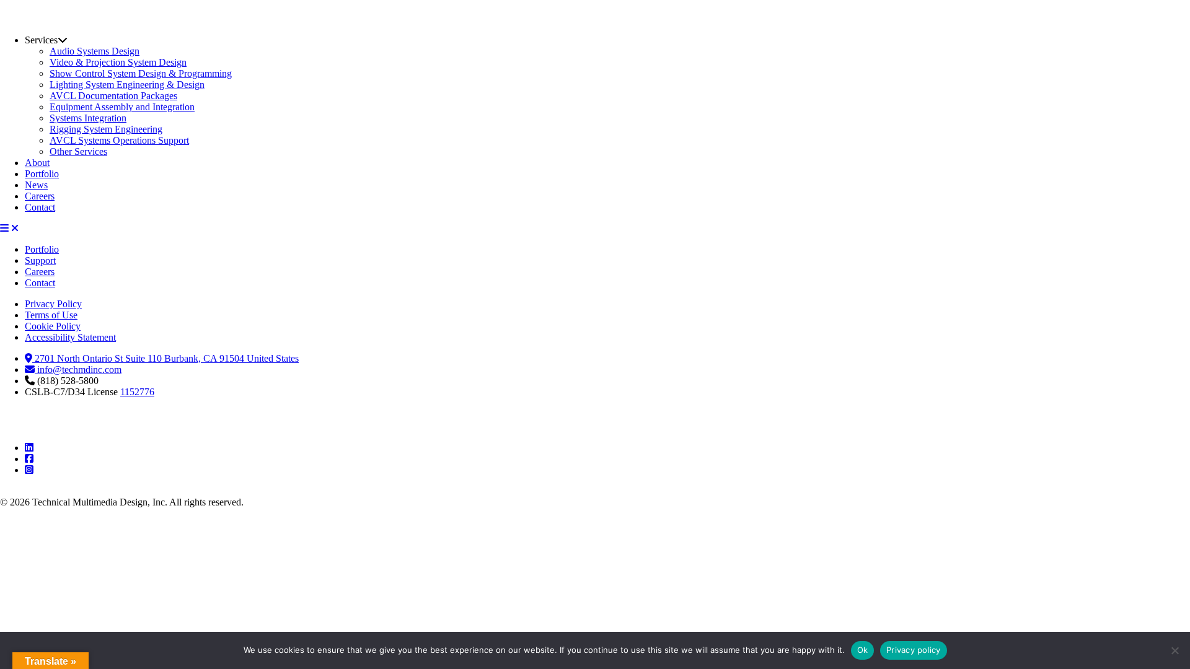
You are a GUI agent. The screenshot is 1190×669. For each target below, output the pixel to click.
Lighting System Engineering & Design (127, 84)
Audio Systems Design (94, 51)
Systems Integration (88, 118)
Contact (40, 207)
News (36, 185)
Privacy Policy (53, 304)
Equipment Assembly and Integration (122, 107)
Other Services (78, 151)
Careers (40, 196)
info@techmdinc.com (78, 369)
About (37, 162)
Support (40, 260)
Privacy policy (913, 650)
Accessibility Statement (70, 337)
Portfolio (42, 173)
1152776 (137, 392)
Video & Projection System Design (118, 62)
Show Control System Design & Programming (141, 73)
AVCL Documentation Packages (113, 95)
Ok (862, 650)
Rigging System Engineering (106, 129)
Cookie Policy (53, 326)
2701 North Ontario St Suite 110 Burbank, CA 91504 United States (165, 358)
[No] (1174, 650)
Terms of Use (51, 315)
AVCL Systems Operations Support (119, 140)
